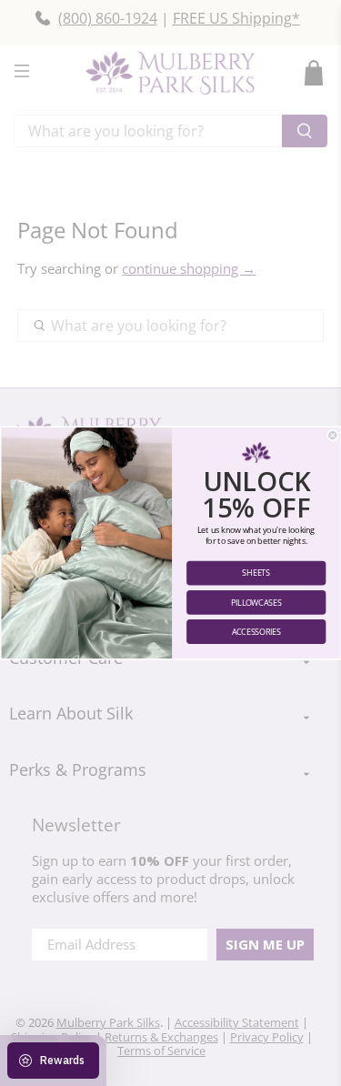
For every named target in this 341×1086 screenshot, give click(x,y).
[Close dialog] (332, 435)
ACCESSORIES (255, 632)
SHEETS (256, 573)
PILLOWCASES (255, 602)
